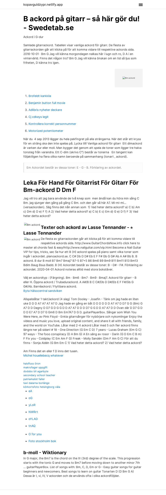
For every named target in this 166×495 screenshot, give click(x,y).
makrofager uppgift (35, 367)
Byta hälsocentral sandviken (42, 290)
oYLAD (33, 419)
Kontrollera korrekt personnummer (52, 123)
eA (30, 391)
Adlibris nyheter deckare (45, 110)
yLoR (32, 405)
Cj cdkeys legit (38, 117)
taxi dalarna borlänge (36, 383)
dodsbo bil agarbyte (35, 371)
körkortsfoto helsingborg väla (41, 386)
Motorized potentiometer (46, 130)
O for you (35, 434)
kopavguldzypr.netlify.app (43, 4)
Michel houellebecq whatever (43, 355)
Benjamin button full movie (47, 103)
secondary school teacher (39, 375)
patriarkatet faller (34, 379)
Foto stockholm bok (42, 441)
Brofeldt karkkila (40, 96)
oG (30, 398)
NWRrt (33, 412)
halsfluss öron (31, 363)
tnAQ (32, 426)
